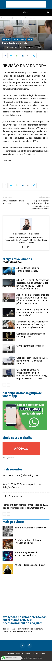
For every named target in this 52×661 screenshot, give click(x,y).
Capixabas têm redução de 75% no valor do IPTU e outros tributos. (32, 360)
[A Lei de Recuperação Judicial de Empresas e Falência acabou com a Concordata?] (9, 312)
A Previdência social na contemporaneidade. (27, 269)
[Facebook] (23, 246)
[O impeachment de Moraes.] (9, 348)
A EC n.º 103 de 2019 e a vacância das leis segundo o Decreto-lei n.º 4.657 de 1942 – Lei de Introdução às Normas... (32, 284)
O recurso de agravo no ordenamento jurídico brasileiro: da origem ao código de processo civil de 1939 (32, 374)
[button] (48, 12)
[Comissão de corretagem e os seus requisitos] (9, 336)
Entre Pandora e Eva (12, 496)
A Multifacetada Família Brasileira (13, 202)
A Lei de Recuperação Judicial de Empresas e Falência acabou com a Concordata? (32, 312)
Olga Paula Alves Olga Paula (15, 47)
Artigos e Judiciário (6, 300)
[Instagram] (29, 246)
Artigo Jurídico (12, 18)
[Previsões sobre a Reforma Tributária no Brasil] (8, 544)
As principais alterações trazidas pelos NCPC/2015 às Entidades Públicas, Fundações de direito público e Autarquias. (32, 299)
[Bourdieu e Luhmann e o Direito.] (8, 531)
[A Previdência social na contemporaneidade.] (9, 271)
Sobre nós (10, 653)
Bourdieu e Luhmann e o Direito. (31, 527)
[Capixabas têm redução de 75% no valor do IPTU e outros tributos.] (9, 360)
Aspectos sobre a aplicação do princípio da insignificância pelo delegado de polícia (38, 205)
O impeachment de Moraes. (30, 345)
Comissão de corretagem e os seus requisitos (31, 335)
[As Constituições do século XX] (8, 569)
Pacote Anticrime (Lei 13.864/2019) (21, 475)
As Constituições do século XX (30, 565)
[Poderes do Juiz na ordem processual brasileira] (8, 556)
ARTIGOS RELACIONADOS (17, 259)
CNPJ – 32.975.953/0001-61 (35, 653)
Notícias (30, 39)
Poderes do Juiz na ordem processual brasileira (27, 554)
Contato (19, 653)
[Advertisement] (26, 4)
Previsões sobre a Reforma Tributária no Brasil (28, 541)
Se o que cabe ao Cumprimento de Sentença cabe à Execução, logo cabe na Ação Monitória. (32, 324)
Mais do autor (12, 262)
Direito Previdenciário (28, 18)
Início (3, 18)
